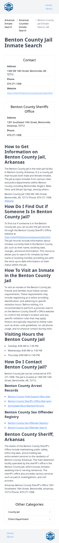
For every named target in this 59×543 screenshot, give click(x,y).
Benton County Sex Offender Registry (28, 423)
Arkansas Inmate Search (10, 24)
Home (49, 5)
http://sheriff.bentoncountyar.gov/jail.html (29, 93)
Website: (9, 201)
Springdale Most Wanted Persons (26, 405)
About (49, 8)
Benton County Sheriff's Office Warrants (29, 401)
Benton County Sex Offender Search (27, 427)
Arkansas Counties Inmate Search (24, 25)
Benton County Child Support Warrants (29, 396)
